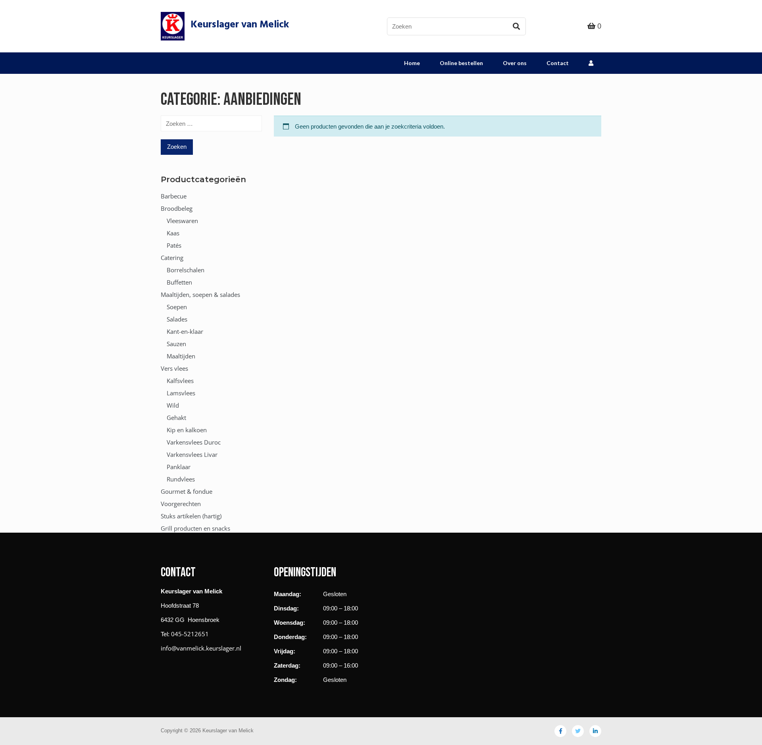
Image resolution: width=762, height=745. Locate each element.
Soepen (177, 307)
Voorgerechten (181, 504)
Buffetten (179, 282)
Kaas (173, 233)
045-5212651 (190, 634)
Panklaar (178, 467)
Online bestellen (461, 63)
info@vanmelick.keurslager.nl (201, 648)
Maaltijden (181, 356)
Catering (172, 258)
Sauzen (176, 344)
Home (412, 63)
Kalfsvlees (180, 381)
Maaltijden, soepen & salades (200, 294)
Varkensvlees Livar (192, 454)
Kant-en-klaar (185, 331)
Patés (174, 245)
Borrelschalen (185, 270)
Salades (177, 319)
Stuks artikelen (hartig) (191, 516)
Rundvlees (181, 479)
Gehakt (176, 418)
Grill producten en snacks (195, 528)
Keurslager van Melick (239, 25)
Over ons (515, 63)
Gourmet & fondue (186, 491)
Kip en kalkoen (187, 430)
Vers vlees (174, 368)
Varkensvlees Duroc (194, 442)
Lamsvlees (181, 393)
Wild (173, 405)
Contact (557, 63)
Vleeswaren (182, 221)
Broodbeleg (176, 208)
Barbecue (174, 196)
